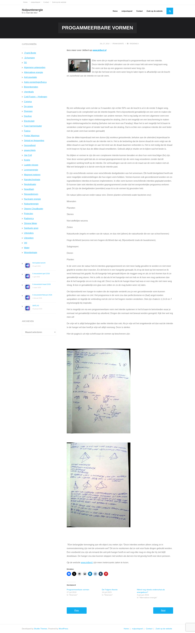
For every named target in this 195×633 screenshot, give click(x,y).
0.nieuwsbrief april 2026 (41, 274)
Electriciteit (29, 121)
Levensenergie (31, 170)
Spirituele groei (31, 228)
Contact (46, 2)
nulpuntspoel (35, 2)
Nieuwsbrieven (31, 194)
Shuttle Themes (40, 629)
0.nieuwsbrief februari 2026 (42, 295)
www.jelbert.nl (99, 50)
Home (25, 2)
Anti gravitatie (30, 77)
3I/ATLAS (35, 306)
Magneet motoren (32, 175)
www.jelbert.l (87, 562)
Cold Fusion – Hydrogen (35, 97)
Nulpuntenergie (31, 204)
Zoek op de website (59, 2)
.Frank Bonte (30, 53)
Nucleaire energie (32, 199)
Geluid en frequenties (34, 140)
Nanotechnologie (32, 179)
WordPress (63, 629)
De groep (28, 106)
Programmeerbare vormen (78, 590)
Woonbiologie (30, 252)
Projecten (28, 213)
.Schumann (29, 58)
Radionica (134, 44)
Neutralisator (30, 184)
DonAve (28, 116)
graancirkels (30, 150)
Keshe (27, 160)
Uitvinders (29, 233)
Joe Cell (28, 155)
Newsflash (29, 189)
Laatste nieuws (31, 165)
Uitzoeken (29, 238)
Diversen (28, 111)
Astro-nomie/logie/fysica (35, 82)
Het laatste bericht (38, 263)
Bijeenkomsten (31, 87)
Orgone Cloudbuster (33, 209)
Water (26, 248)
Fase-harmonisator (33, 126)
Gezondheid (30, 145)
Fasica (27, 131)
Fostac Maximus (31, 135)
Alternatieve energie (33, 72)
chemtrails (29, 92)
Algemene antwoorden (34, 67)
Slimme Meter (30, 223)
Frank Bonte (118, 44)
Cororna (28, 101)
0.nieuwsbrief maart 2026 (41, 284)
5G (25, 62)
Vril (25, 243)
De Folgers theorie (110, 590)
